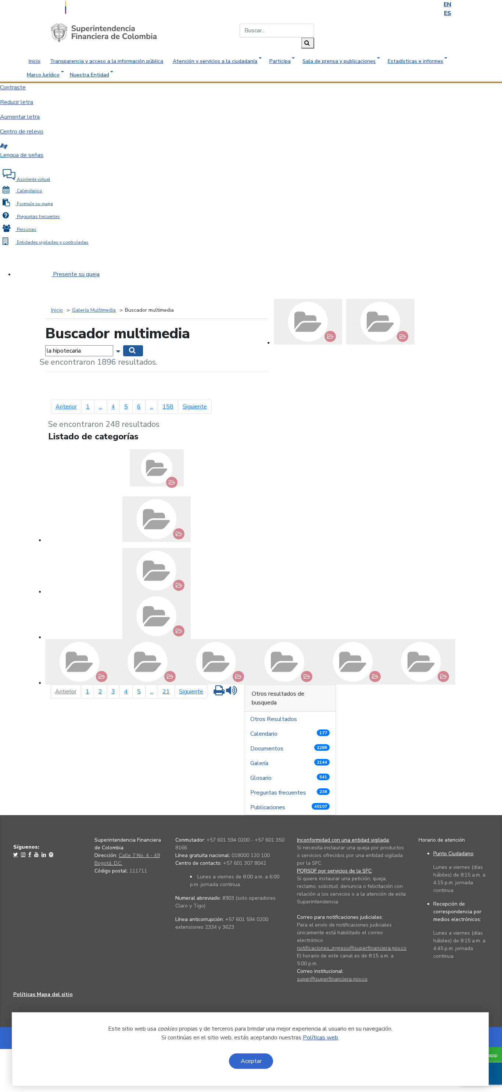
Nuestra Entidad (89, 74)
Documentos (288, 749)
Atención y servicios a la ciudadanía (215, 61)
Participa (280, 61)
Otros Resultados (274, 719)
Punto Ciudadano (453, 853)
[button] (119, 350)
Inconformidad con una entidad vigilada (343, 839)
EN (447, 4)
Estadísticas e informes (415, 61)
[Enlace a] (16, 854)
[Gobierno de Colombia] (84, 7)
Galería (288, 763)
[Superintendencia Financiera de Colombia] (104, 32)
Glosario (288, 778)
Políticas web (320, 1038)
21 (166, 692)
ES (447, 13)
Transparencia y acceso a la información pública (106, 61)
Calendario (288, 734)
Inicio (34, 61)
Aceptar (251, 1061)
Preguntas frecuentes (288, 793)
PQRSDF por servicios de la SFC (334, 870)
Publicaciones (288, 807)
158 (167, 407)
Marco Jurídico (43, 74)
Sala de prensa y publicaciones (339, 61)
